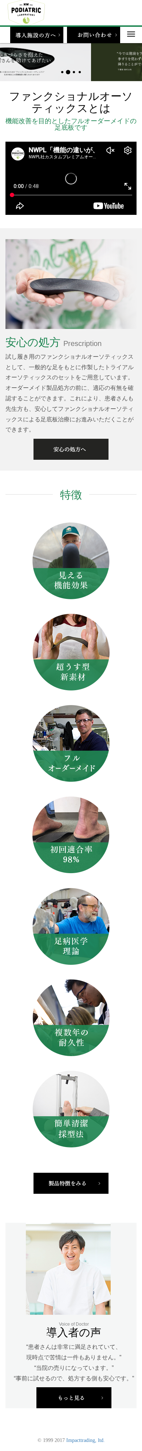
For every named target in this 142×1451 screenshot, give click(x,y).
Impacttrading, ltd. (85, 1440)
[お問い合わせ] (93, 35)
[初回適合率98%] (71, 834)
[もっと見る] (73, 1397)
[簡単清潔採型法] (71, 1108)
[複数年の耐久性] (71, 1017)
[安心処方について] (71, 449)
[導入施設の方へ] (36, 35)
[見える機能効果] (71, 560)
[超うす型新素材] (71, 652)
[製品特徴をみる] (71, 1183)
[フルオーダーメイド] (71, 743)
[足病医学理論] (71, 926)
